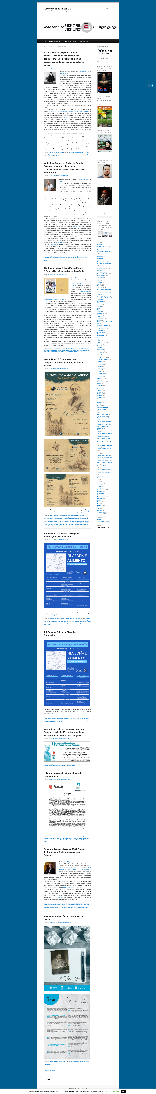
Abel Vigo (67, 517)
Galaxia (77, 278)
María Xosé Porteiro (84, 179)
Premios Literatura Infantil (103, 438)
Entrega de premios (54, 764)
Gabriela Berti (81, 620)
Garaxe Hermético (65, 350)
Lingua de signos (101, 373)
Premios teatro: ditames (103, 460)
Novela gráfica (100, 388)
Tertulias (99, 502)
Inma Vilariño (58, 907)
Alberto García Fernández (80, 837)
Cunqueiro (67, 117)
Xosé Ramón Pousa (77, 909)
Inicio (45, 41)
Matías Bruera (50, 623)
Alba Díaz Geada (52, 717)
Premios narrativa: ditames (104, 448)
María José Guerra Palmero (81, 621)
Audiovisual (100, 272)
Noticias (99, 387)
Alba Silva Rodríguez (74, 903)
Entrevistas (56, 152)
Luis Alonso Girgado (70, 765)
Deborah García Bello (69, 154)
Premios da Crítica (102, 416)
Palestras (82, 515)
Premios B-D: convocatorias (104, 411)
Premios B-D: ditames (55, 348)
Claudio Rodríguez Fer (59, 520)
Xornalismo (63, 256)
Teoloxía (99, 500)
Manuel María (54, 244)
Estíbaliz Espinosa (84, 71)
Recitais (99, 483)
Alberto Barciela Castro (84, 903)
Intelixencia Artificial (102, 363)
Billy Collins (49, 154)
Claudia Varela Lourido (58, 154)
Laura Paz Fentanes (84, 521)
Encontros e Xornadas (59, 515)
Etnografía (99, 337)
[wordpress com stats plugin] (47, 1080)
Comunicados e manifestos (104, 289)
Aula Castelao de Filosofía (71, 620)
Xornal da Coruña (63, 73)
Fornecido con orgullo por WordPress (78, 1088)
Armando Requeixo (57, 518)
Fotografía (99, 346)
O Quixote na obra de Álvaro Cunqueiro (56, 524)
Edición (99, 320)
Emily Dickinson (77, 154)
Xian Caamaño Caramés (77, 351)
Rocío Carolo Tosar (70, 524)
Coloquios (52, 618)
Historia (99, 351)
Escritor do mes (101, 332)
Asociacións (100, 270)
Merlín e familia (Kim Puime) (57, 351)
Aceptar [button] (123, 1091)
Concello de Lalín (50, 906)
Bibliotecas (100, 277)
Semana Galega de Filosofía (67, 623)
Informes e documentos (103, 359)
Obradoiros (100, 392)
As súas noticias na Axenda (69, 41)
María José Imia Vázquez (74, 907)
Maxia (98, 380)
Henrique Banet (54, 718)
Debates (99, 310)
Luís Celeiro (46, 523)
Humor (99, 354)
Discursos (99, 316)
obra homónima (48, 299)
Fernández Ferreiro (77, 226)
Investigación (100, 368)
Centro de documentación (103, 521)
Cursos (51, 515)
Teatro (98, 495)
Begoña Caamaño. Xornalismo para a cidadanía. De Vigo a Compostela (60, 257)
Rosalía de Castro (48, 155)
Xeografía (99, 510)
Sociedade (77, 618)
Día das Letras (100, 313)
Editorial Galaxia (80, 257)
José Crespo (65, 907)
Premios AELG (101, 409)
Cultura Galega (67, 862)
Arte (98, 260)
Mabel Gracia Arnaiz (70, 621)
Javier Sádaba (61, 621)
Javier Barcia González (52, 521)
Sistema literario (101, 490)
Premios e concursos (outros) (56, 837)
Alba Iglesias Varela (74, 517)
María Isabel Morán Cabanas (68, 523)
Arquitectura (100, 258)
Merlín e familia (47, 351)
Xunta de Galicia (47, 1064)
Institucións (100, 361)
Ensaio (66, 515)
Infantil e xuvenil (101, 357)
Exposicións (100, 339)
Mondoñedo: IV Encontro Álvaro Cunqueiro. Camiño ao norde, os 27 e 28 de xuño (63, 362)
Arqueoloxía (100, 256)
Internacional (100, 364)
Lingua (99, 371)
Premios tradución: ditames (104, 466)
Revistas (99, 486)
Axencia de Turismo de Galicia (69, 904)
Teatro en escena (101, 496)
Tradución (99, 507)
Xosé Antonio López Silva (55, 526)
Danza (98, 308)
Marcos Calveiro (86, 291)
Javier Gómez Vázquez (63, 521)
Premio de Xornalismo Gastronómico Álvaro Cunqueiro (60, 909)
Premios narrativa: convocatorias (57, 1061)
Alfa (67, 348)
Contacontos (100, 301)
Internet (99, 366)
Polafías (99, 404)
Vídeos (99, 508)
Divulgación (100, 318)
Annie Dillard (80, 152)
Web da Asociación (83, 41)
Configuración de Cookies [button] (112, 1091)
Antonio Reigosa (52, 838)
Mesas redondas (72, 515)
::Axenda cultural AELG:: (58, 8)
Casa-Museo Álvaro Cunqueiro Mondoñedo (76, 838)
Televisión (99, 498)
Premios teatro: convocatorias (104, 457)
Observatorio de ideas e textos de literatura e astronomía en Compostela (70, 111)
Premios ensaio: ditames (103, 424)
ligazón (55, 615)
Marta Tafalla (57, 720)
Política (99, 406)
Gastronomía (100, 349)
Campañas (99, 282)
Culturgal (99, 304)
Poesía (61, 152)
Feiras (98, 340)
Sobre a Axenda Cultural (55, 41)
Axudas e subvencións (103, 274)
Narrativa (99, 385)
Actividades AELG (101, 246)
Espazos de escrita (102, 334)
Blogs (98, 280)
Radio (98, 481)
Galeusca (99, 347)
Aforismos (99, 248)
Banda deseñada (101, 275)
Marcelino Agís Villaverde (55, 523)
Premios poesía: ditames (103, 455)
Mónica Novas (57, 623)
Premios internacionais (103, 436)
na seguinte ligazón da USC (81, 512)
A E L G (99, 519)
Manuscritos (100, 378)
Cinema (99, 286)
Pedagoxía (99, 397)
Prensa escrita (100, 476)
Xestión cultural (101, 512)
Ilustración (100, 356)
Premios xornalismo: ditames (56, 903)
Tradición (99, 505)
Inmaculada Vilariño (59, 897)
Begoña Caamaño (84, 256)
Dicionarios (100, 315)
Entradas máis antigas (49, 1070)
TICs (98, 503)
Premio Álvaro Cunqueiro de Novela (82, 1063)
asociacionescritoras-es (64, 68)
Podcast (99, 400)
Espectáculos (100, 335)
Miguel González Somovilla (76, 840)
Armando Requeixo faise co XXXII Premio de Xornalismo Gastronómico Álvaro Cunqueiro (64, 852)
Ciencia (51, 152)
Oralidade (99, 394)
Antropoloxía (100, 255)
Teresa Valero (67, 351)
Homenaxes (62, 764)
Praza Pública (69, 259)
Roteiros (57, 517)
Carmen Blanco (75, 518)
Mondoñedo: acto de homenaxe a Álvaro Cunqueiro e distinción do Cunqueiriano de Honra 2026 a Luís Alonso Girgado (64, 732)
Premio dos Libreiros (102, 407)
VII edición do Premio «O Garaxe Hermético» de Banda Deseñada (81, 284)
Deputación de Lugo (81, 520)
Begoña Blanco (79, 904)
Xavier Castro (47, 624)
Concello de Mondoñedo (70, 520)
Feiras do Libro (101, 342)
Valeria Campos (87, 623)
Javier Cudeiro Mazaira (52, 621)
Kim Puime (79, 350)
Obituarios (99, 390)
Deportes (99, 311)
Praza (60, 181)
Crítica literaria (101, 303)
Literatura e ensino (102, 375)
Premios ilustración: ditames (104, 433)
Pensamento (100, 399)
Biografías (52, 256)
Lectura (99, 370)
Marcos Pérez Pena (51, 259)
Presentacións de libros (49, 517)
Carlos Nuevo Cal (67, 518)
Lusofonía (99, 376)
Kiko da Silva (73, 350)
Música (78, 515)
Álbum (99, 250)
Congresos (100, 299)
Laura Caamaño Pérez (74, 521)
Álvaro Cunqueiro (72, 152)
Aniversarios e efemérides (103, 251)
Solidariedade (100, 493)
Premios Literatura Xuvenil (104, 442)
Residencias (100, 484)
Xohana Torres (76, 259)
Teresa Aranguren (79, 623)
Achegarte (99, 244)
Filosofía (67, 618)
